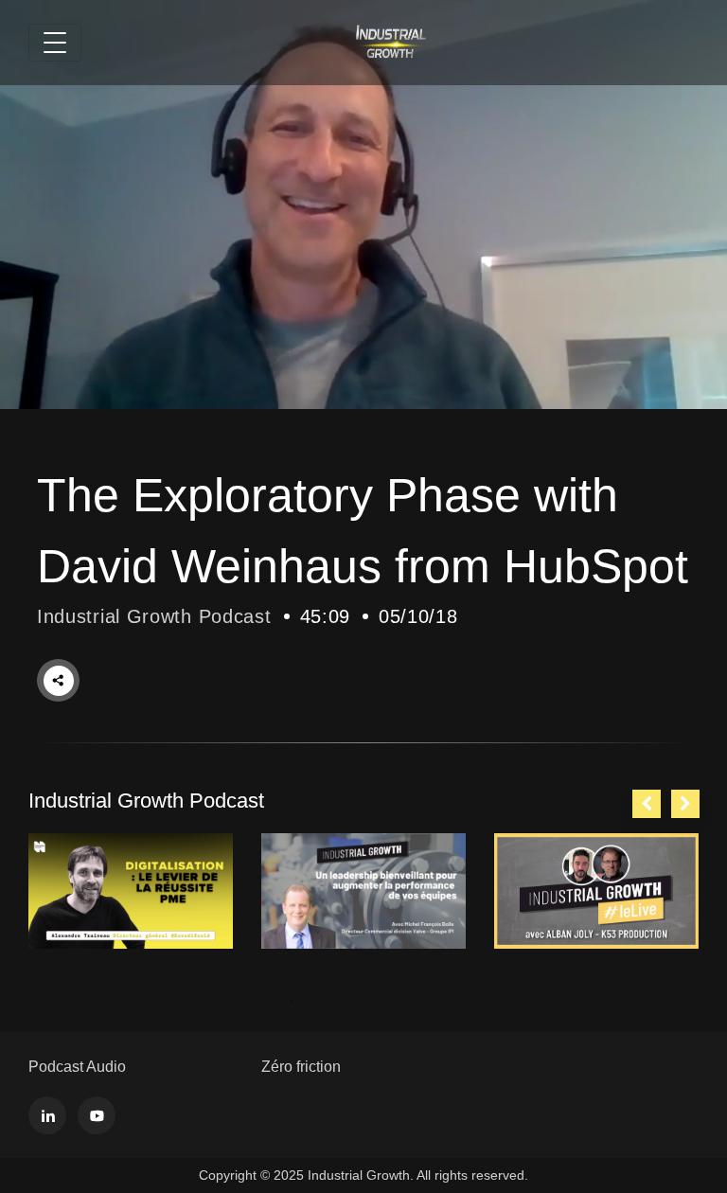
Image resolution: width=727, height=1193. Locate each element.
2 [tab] (320, 1000)
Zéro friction (301, 1067)
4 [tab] (377, 1000)
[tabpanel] (130, 891)
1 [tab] (292, 1000)
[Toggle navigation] (54, 43)
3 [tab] (349, 1000)
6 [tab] (434, 1000)
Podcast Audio (77, 1067)
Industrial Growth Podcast (154, 616)
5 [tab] (406, 1000)
